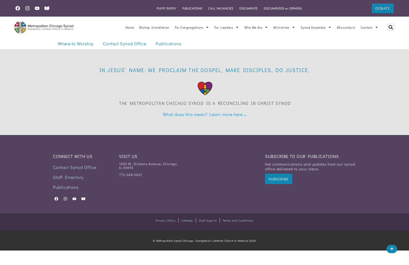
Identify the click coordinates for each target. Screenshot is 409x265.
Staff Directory (68, 177)
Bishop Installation (154, 27)
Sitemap (187, 220)
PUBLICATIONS (192, 8)
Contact (367, 27)
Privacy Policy (165, 220)
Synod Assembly (313, 27)
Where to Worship (75, 43)
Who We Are (253, 27)
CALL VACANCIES (220, 8)
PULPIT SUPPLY (166, 8)
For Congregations (189, 27)
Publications (168, 43)
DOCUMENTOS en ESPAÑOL (283, 8)
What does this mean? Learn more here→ (205, 114)
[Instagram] (27, 8)
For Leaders (223, 27)
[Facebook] (17, 8)
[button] (391, 27)
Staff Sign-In (208, 220)
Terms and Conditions (238, 220)
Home (129, 27)
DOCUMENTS (248, 8)
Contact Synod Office (124, 43)
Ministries (281, 27)
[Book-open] (46, 8)
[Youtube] (37, 8)
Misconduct (346, 27)
